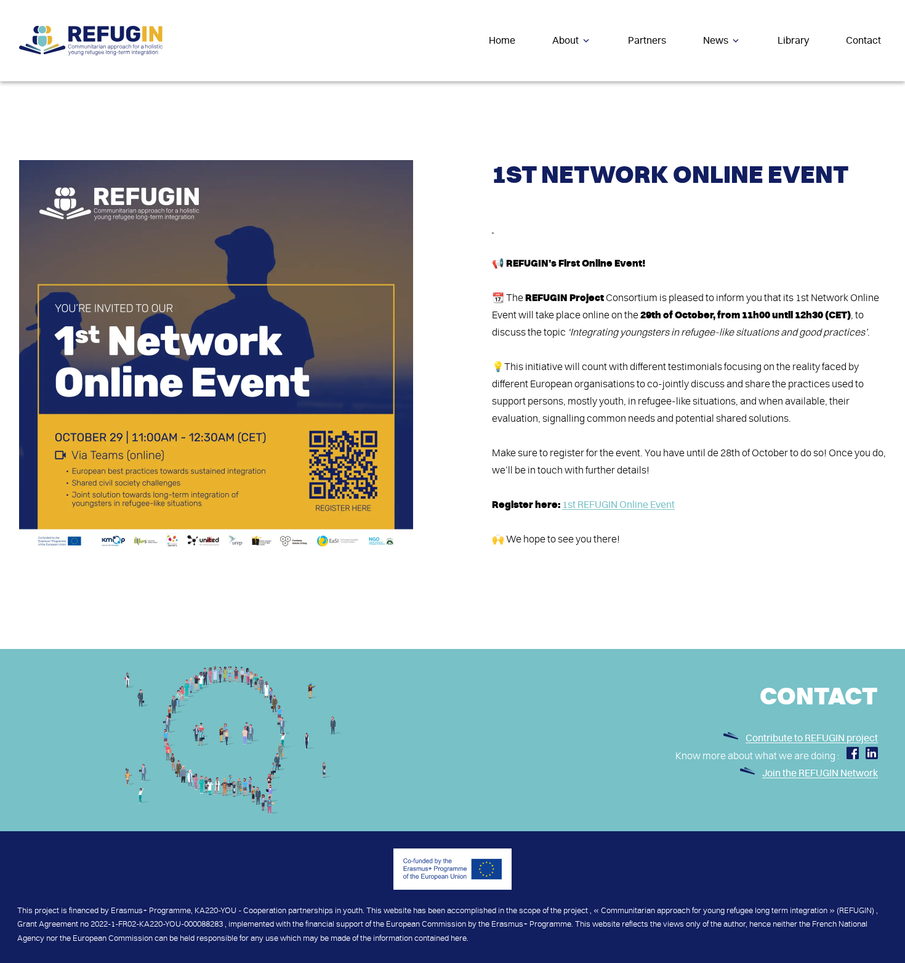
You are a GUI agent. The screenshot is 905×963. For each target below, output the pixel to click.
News (715, 41)
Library (793, 41)
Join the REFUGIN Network (820, 773)
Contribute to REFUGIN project (812, 738)
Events (705, 93)
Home (502, 41)
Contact (863, 41)
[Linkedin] (872, 756)
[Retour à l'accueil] (91, 40)
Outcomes (566, 93)
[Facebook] (853, 756)
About (565, 41)
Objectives (524, 93)
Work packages (615, 93)
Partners (647, 41)
